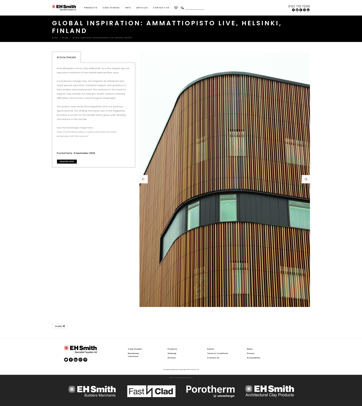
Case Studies (111, 7)
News (250, 349)
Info (128, 7)
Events (210, 349)
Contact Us (161, 7)
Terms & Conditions (217, 353)
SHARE (59, 326)
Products (90, 7)
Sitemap (172, 353)
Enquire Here (67, 161)
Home (55, 37)
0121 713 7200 (299, 6)
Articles (142, 7)
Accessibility (253, 357)
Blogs (65, 37)
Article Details (66, 57)
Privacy (251, 353)
